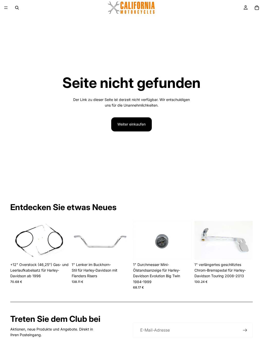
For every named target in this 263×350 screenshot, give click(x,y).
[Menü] (6, 8)
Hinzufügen (126, 252)
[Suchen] (17, 7)
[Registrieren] (245, 330)
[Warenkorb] (256, 7)
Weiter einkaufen (131, 124)
